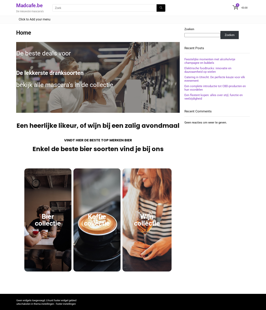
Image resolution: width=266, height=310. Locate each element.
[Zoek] (161, 8)
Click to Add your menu (34, 19)
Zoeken (189, 29)
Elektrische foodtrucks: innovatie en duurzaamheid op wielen (207, 70)
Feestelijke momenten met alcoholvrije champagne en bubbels (209, 61)
